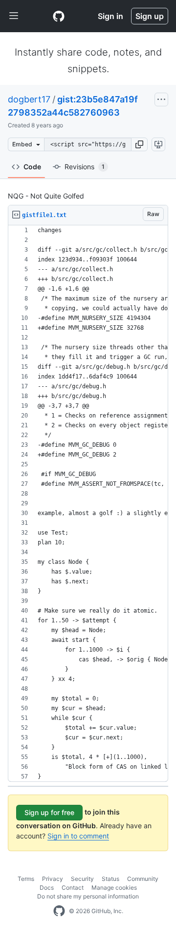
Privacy (52, 878)
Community (142, 878)
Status (110, 878)
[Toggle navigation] (14, 16)
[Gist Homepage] (59, 16)
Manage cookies (114, 887)
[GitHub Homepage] (59, 911)
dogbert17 (29, 99)
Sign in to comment (78, 836)
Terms (26, 878)
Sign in (110, 16)
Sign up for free (49, 812)
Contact (73, 887)
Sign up (149, 16)
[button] (139, 144)
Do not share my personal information (88, 896)
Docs (47, 887)
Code (32, 166)
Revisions (85, 166)
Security (82, 878)
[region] (88, 503)
